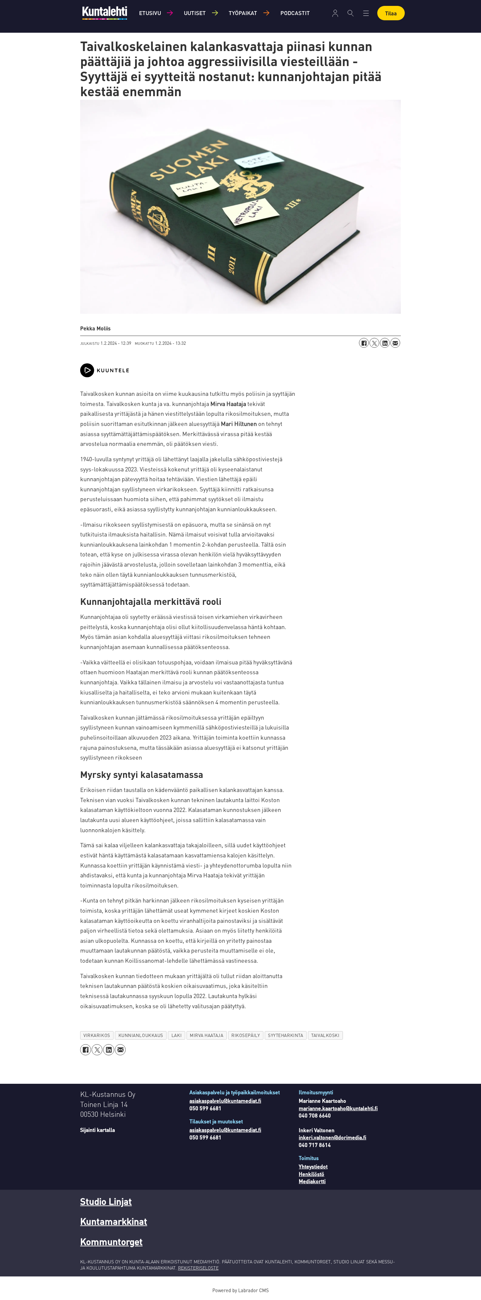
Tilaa (391, 13)
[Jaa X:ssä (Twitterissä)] (374, 343)
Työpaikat (243, 12)
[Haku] (350, 13)
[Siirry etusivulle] (105, 13)
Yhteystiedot (313, 1166)
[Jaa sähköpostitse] (395, 343)
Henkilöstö (311, 1173)
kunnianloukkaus (140, 1035)
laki (176, 1035)
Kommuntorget (111, 1241)
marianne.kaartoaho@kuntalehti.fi (338, 1108)
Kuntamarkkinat (113, 1221)
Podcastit (295, 12)
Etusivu (150, 12)
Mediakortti (312, 1181)
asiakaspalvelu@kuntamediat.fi (225, 1100)
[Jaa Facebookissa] (364, 343)
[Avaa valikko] (335, 13)
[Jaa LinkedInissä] (385, 343)
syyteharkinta (285, 1035)
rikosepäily (245, 1035)
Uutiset (195, 12)
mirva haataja (206, 1035)
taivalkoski (325, 1035)
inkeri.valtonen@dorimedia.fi (332, 1137)
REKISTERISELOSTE (198, 1268)
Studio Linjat (106, 1201)
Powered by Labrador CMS (240, 1290)
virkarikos (96, 1035)
